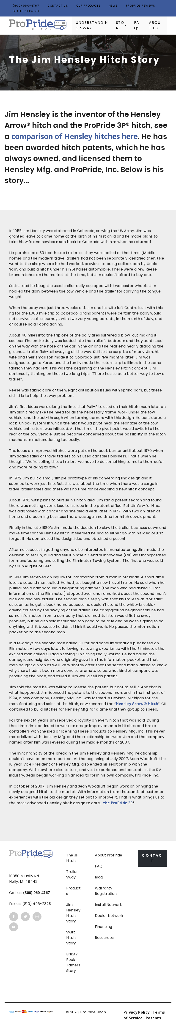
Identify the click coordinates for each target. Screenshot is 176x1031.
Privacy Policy (136, 1012)
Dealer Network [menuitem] (109, 915)
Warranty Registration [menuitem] (106, 891)
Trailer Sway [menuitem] (72, 874)
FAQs (137, 25)
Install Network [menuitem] (108, 904)
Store (120, 25)
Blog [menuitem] (99, 877)
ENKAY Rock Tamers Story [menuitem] (73, 962)
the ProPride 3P (118, 802)
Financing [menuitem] (103, 926)
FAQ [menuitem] (98, 866)
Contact (152, 858)
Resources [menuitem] (104, 937)
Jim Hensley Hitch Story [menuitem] (73, 913)
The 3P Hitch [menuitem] (72, 858)
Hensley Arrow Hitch (137, 703)
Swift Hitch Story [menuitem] (71, 938)
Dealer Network (26, 11)
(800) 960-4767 (26, 6)
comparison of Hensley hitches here (74, 136)
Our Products (88, 6)
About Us (155, 25)
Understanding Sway (92, 25)
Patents (153, 1017)
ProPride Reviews (140, 6)
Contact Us (57, 6)
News (113, 6)
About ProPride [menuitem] (108, 855)
